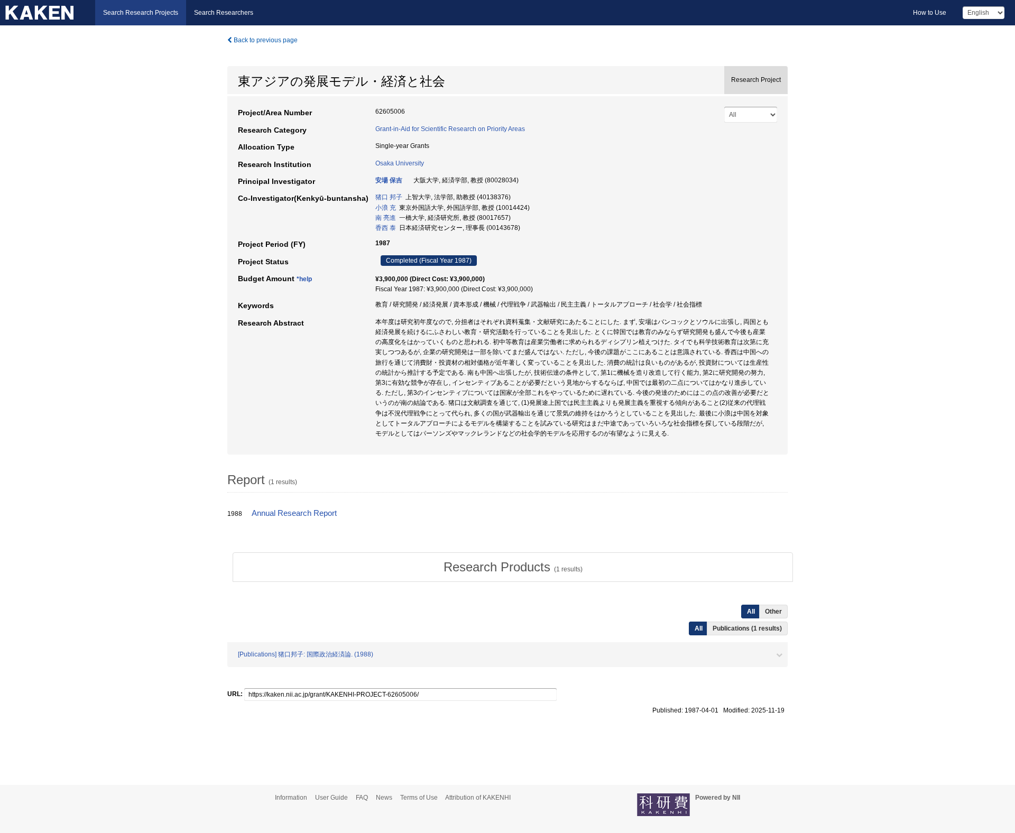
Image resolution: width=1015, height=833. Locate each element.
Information (291, 797)
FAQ (362, 797)
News (384, 797)
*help (304, 279)
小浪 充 (385, 207)
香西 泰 (385, 228)
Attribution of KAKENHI (478, 797)
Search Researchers (223, 12)
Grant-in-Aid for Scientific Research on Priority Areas (450, 129)
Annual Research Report (294, 513)
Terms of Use (419, 797)
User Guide (331, 797)
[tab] (513, 567)
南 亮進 (385, 217)
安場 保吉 (388, 180)
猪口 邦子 (388, 197)
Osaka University (399, 163)
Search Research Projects (140, 12)
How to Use (929, 12)
